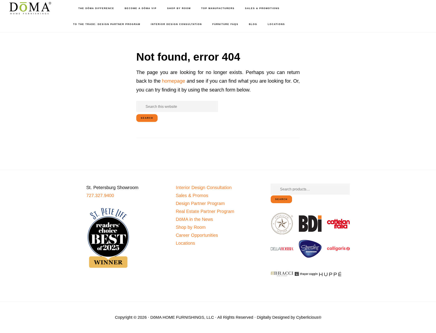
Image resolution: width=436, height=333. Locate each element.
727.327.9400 (100, 195)
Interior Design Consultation (204, 187)
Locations (185, 243)
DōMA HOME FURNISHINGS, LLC (182, 317)
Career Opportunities (197, 235)
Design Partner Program (200, 203)
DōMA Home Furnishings (29, 8)
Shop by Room (191, 227)
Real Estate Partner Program (205, 211)
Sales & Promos (192, 195)
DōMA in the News (194, 219)
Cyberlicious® (308, 317)
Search (281, 199)
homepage (173, 81)
